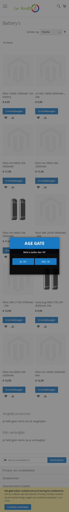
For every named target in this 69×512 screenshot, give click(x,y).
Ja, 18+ (23, 261)
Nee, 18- (46, 261)
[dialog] (34, 256)
